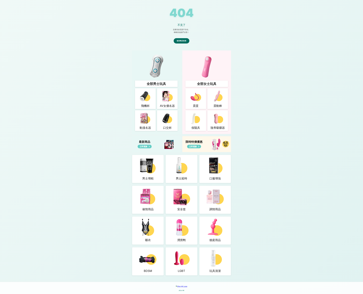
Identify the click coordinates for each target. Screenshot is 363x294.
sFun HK (181, 290)
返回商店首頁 (181, 41)
